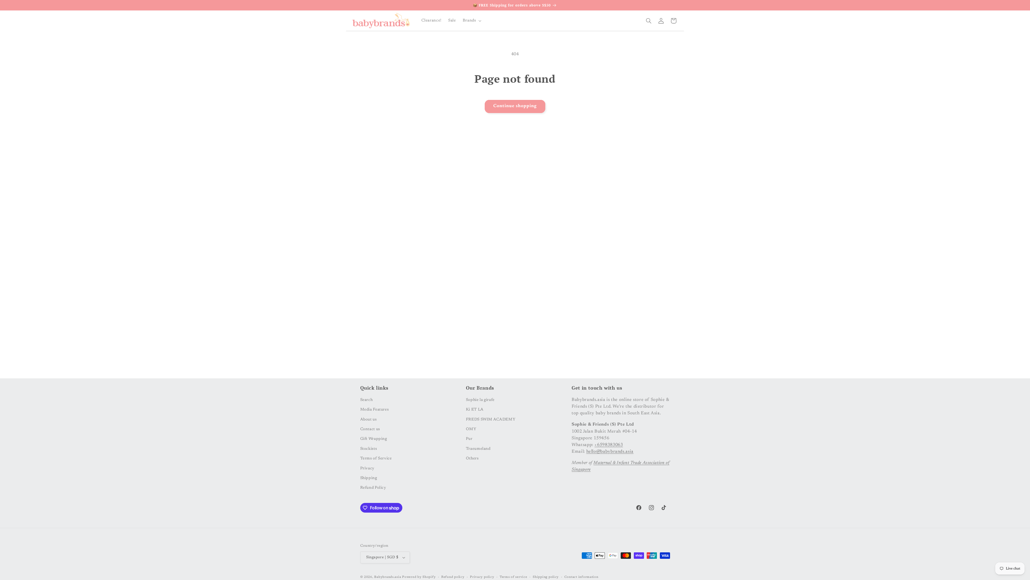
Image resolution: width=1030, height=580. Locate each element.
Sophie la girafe (480, 400)
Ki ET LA (475, 410)
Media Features (374, 410)
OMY (471, 429)
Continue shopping (515, 106)
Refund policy (453, 577)
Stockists (368, 449)
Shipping (368, 478)
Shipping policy (546, 577)
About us (368, 420)
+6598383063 (608, 445)
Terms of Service (376, 458)
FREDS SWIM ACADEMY (490, 420)
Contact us (370, 429)
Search (366, 400)
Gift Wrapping (373, 439)
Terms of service (513, 577)
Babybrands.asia (387, 577)
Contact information (581, 577)
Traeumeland (478, 449)
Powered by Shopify (419, 577)
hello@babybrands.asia (610, 452)
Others (472, 458)
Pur (469, 439)
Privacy (367, 468)
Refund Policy (373, 488)
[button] (471, 21)
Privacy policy (482, 577)
